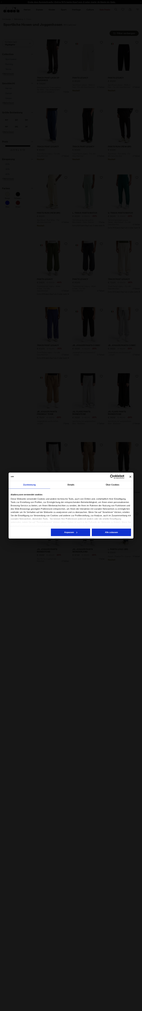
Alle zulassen (111, 532)
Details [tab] (71, 485)
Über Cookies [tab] (112, 485)
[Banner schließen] (130, 477)
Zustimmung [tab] (29, 485)
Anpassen (69, 532)
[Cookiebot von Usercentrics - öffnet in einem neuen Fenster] (112, 477)
